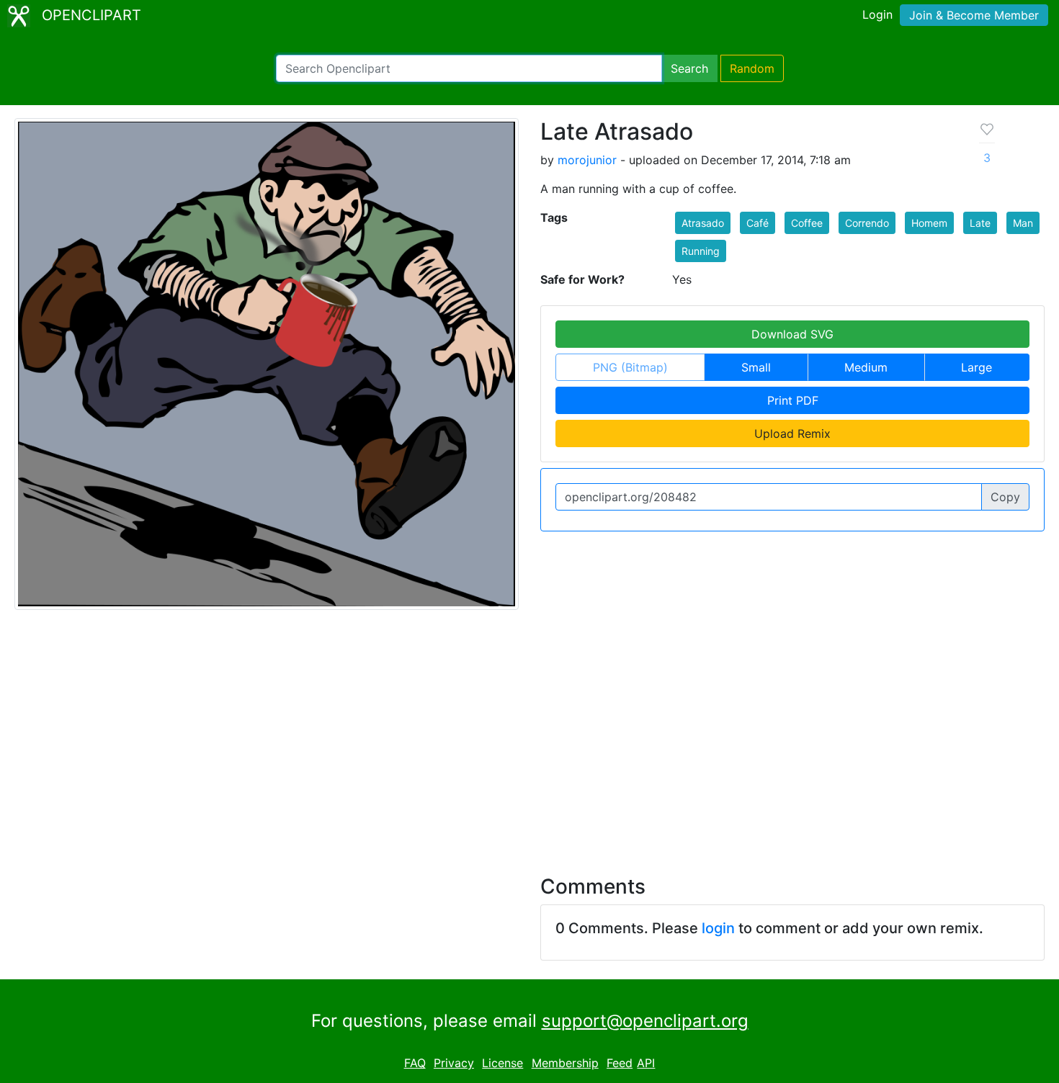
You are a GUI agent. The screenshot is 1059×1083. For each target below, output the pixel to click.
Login (877, 14)
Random (752, 68)
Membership (565, 1063)
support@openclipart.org (645, 1020)
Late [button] (980, 223)
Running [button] (701, 251)
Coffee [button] (807, 223)
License (502, 1063)
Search (689, 68)
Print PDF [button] (792, 400)
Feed (620, 1063)
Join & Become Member (974, 15)
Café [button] (757, 223)
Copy (1005, 497)
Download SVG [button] (792, 334)
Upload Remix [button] (792, 433)
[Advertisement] (529, 734)
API (646, 1063)
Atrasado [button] (703, 223)
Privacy (454, 1063)
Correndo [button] (867, 223)
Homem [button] (929, 223)
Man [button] (1023, 223)
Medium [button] (866, 367)
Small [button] (756, 367)
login (718, 928)
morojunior (587, 160)
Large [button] (976, 367)
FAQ (415, 1063)
